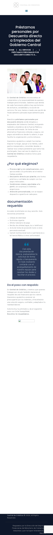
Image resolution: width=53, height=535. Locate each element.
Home (11, 50)
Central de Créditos (15, 516)
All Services (25, 50)
